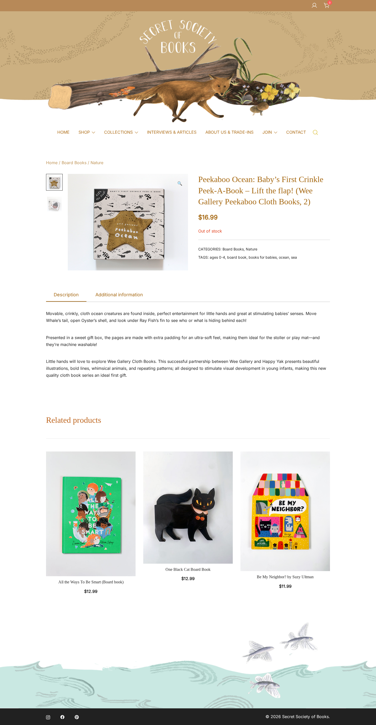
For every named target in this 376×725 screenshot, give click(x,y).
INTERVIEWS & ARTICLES (171, 132)
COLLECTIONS (118, 132)
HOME (63, 132)
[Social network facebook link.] (62, 716)
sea (294, 257)
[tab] (66, 295)
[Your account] (314, 5)
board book (237, 257)
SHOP (84, 132)
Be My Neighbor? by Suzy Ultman (285, 577)
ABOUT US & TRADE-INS (229, 132)
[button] (179, 183)
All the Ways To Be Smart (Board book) (91, 582)
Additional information (119, 294)
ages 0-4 (217, 257)
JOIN (267, 132)
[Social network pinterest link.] (77, 716)
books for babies (263, 257)
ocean (284, 257)
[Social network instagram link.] (48, 716)
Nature (97, 162)
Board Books (74, 162)
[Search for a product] (315, 132)
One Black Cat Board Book (188, 569)
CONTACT (296, 132)
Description (66, 294)
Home (52, 162)
